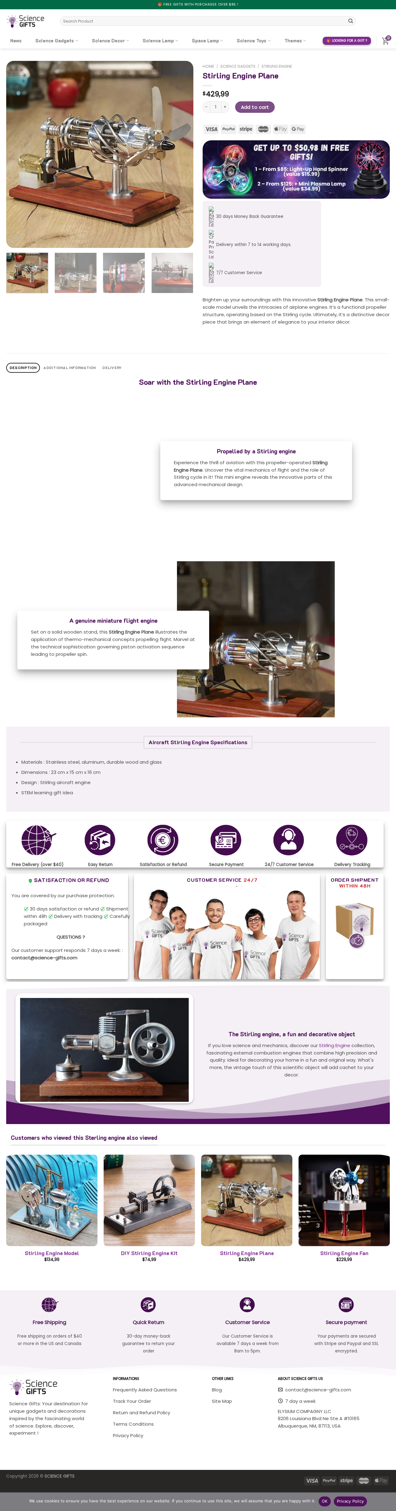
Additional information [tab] (69, 367)
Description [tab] (23, 367)
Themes (293, 40)
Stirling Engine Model (52, 1253)
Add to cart (255, 107)
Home (208, 66)
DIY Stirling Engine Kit (149, 1253)
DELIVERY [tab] (112, 367)
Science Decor (108, 40)
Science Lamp (158, 40)
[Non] (388, 1503)
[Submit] (350, 21)
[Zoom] (13, 240)
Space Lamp (205, 40)
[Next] (181, 154)
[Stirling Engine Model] (51, 1200)
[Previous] (17, 154)
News (16, 40)
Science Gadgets (54, 40)
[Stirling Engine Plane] (246, 1200)
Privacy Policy (350, 1501)
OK (325, 1501)
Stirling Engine (276, 66)
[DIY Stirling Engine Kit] (149, 1200)
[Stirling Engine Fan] (344, 1200)
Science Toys (251, 40)
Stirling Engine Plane (247, 1253)
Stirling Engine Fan (344, 1253)
